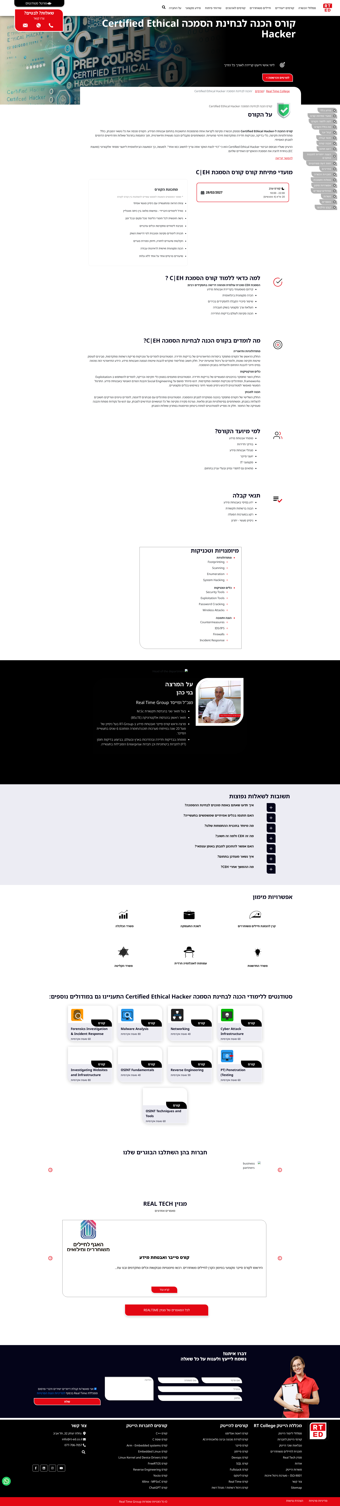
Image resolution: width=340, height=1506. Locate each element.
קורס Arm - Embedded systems (147, 1445)
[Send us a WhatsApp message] (6, 1481)
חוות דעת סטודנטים (320, 163)
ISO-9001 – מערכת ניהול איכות (283, 1475)
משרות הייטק (294, 1469)
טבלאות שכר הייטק (290, 1445)
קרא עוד (164, 1290)
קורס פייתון (241, 1451)
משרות (327, 196)
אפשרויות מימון (322, 185)
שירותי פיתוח (213, 8)
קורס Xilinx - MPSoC (154, 1481)
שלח (67, 1402)
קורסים (259, 91)
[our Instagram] (52, 1468)
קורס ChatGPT (158, 1488)
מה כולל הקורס (322, 126)
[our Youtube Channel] (61, 1468)
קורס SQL (242, 1463)
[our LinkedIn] (43, 1468)
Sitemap (296, 1488)
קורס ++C (161, 1433)
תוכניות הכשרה (322, 174)
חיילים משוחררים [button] (260, 8)
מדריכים (326, 169)
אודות (298, 1463)
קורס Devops (240, 1457)
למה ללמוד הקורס (321, 121)
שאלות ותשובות (322, 179)
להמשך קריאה (284, 158)
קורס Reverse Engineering (150, 1469)
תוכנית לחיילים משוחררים (286, 1451)
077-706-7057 (73, 1445)
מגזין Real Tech (292, 1457)
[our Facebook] (36, 1468)
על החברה (175, 8)
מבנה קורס (325, 143)
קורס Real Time (238, 1481)
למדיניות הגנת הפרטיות (51, 1393)
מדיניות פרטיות (318, 1501)
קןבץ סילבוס (324, 207)
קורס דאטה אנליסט (236, 1433)
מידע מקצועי (193, 8)
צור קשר (297, 1481)
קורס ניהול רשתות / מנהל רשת (230, 1488)
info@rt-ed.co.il (72, 1439)
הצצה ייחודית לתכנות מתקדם (319, 156)
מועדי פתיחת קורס (320, 116)
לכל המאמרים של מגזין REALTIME (167, 1310)
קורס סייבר (241, 1445)
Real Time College (278, 91)
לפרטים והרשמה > (277, 78)
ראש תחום (325, 148)
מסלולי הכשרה (307, 8)
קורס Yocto (160, 1475)
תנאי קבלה (325, 137)
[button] (39, 3)
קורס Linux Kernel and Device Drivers (142, 1457)
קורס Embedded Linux (152, 1451)
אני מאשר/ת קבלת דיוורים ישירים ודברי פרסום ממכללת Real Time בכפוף (67, 1391)
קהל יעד (326, 132)
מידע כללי (325, 110)
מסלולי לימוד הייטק (290, 1433)
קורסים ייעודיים (284, 8)
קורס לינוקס (241, 1475)
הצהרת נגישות (294, 1501)
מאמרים (326, 201)
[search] (164, 7)
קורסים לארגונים (235, 8)
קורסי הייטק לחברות (289, 1439)
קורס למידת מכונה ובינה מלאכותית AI (225, 1439)
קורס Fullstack (239, 1469)
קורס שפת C (159, 1439)
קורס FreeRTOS (157, 1463)
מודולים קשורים (322, 190)
